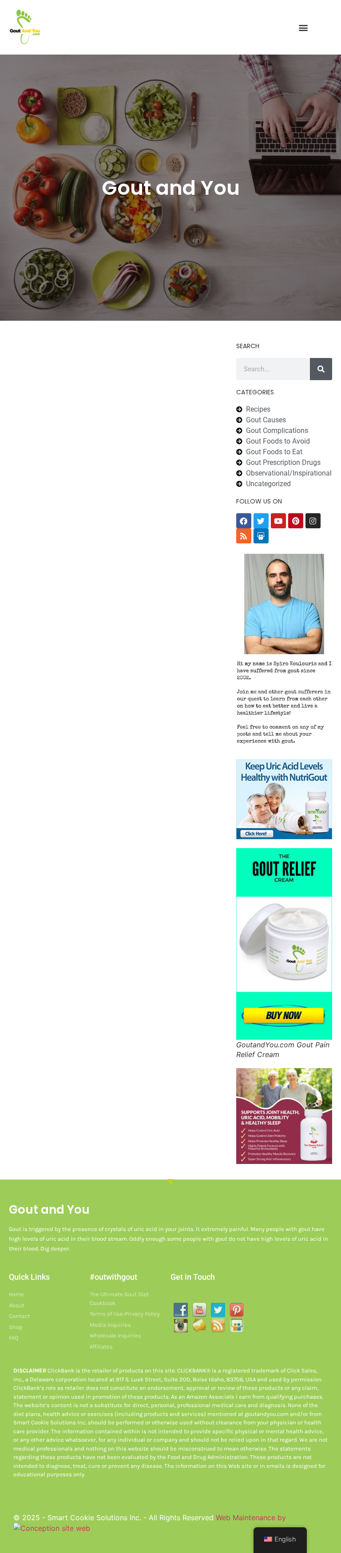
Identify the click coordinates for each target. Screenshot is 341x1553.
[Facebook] (243, 520)
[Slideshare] (261, 535)
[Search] (321, 369)
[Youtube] (278, 520)
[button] (303, 27)
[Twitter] (261, 520)
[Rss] (243, 535)
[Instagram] (313, 520)
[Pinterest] (295, 520)
